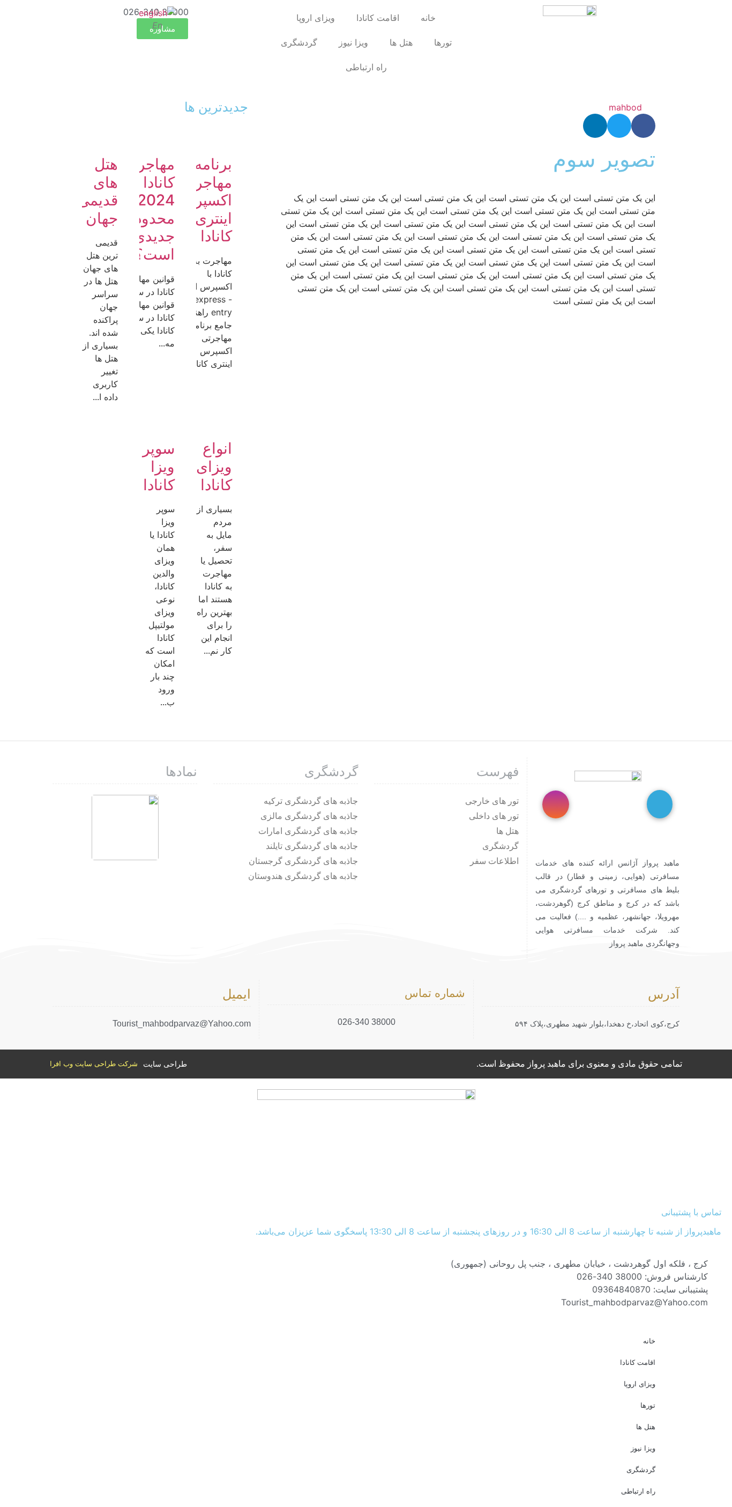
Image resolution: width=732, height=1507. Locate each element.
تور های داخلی (494, 816)
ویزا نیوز (353, 42)
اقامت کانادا (377, 17)
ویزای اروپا (315, 17)
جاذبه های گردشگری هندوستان (303, 876)
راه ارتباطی (366, 67)
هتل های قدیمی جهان (98, 191)
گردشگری (299, 42)
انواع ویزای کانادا (214, 466)
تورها (443, 42)
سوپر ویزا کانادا (159, 466)
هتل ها (401, 42)
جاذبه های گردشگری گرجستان (303, 861)
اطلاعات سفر (494, 861)
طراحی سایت (165, 1064)
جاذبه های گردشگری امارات (308, 831)
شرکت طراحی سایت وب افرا (94, 1064)
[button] (643, 126)
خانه (428, 17)
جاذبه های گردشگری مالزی (309, 816)
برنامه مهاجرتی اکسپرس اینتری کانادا (204, 200)
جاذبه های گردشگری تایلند (312, 846)
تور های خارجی (492, 801)
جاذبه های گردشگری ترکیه (311, 801)
